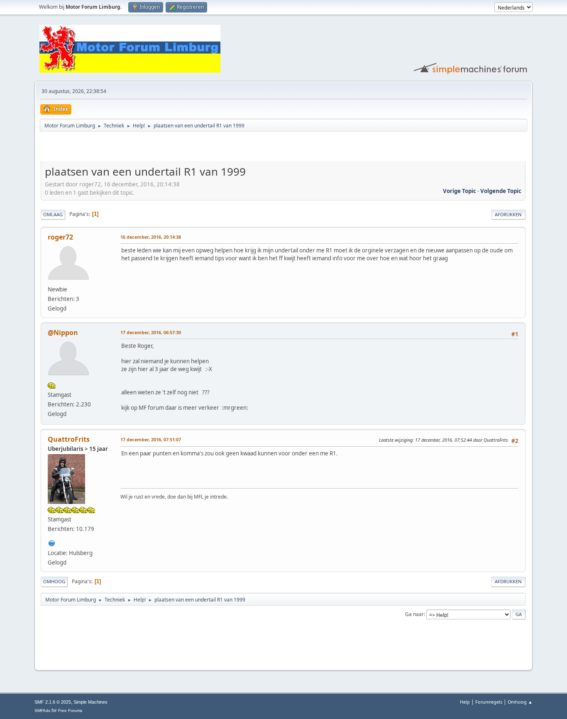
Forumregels (488, 702)
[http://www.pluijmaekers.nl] (52, 542)
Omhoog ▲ (520, 702)
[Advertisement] (138, 147)
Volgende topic (500, 191)
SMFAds (42, 710)
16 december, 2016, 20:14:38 (150, 237)
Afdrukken (508, 214)
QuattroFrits (69, 439)
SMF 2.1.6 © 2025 (52, 701)
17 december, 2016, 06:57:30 (150, 332)
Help (465, 702)
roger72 (60, 237)
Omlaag (53, 214)
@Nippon (63, 332)
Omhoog (54, 581)
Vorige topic (459, 191)
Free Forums (70, 710)
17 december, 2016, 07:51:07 (150, 439)
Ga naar (414, 614)
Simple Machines (90, 701)
